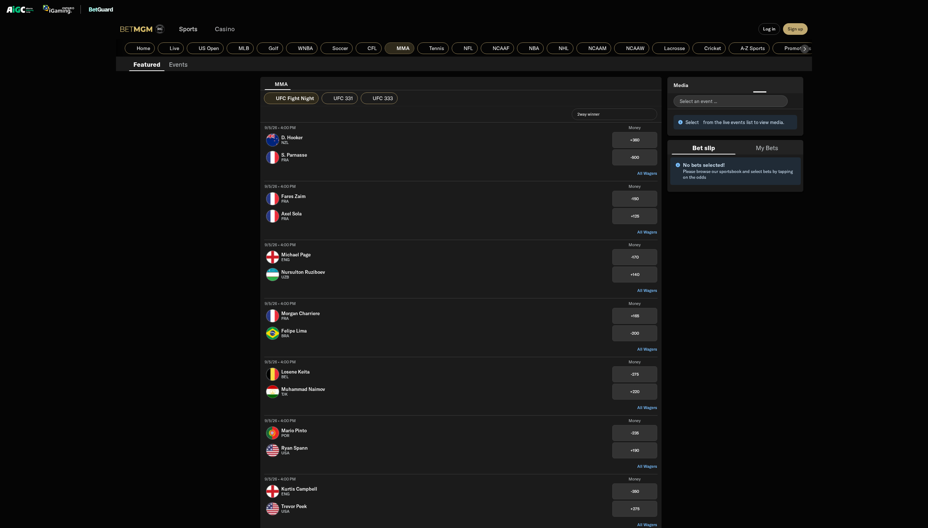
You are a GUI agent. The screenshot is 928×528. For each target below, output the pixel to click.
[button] (804, 49)
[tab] (147, 64)
